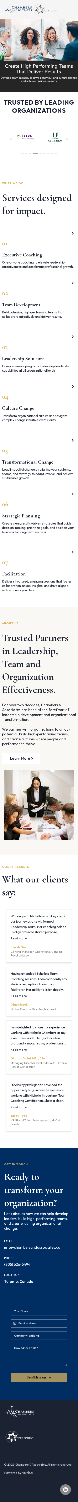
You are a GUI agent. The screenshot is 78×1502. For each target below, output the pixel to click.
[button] (74, 9)
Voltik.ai (27, 1473)
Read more (19, 938)
